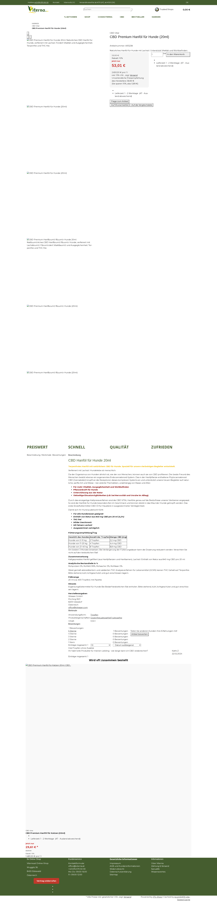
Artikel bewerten (139, 634)
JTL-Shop (157, 897)
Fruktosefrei (116, 618)
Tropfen (94, 615)
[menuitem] (56, 17)
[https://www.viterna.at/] (56, 17)
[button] (185, 9)
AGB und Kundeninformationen (125, 866)
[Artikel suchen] (131, 9)
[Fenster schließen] (28, 33)
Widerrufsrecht (117, 869)
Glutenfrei (95, 618)
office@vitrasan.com (78, 607)
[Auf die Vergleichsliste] (28, 37)
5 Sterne (72, 631)
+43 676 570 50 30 (41, 2)
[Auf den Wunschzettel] (30, 37)
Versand (134, 75)
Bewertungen (59, 455)
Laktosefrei (105, 618)
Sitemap (114, 874)
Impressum (115, 863)
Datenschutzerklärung (120, 872)
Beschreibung (34, 455)
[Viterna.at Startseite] (39, 9)
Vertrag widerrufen (46, 881)
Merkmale (46, 455)
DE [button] (187, 2)
